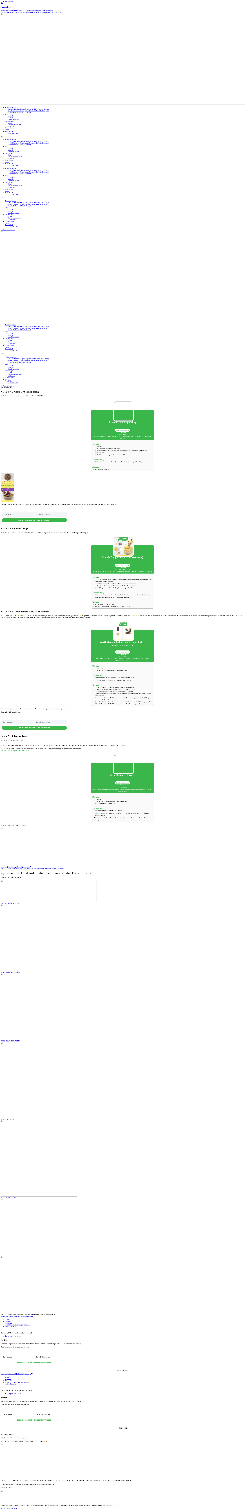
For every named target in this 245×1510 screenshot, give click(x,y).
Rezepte (10, 117)
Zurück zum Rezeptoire (122, 430)
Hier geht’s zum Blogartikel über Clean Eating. (15, 750)
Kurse (10, 123)
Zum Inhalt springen (7, 1)
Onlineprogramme (10, 107)
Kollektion (11, 126)
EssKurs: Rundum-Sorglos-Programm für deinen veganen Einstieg (28, 109)
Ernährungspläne (13, 119)
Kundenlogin (6, 7)
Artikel (10, 116)
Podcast (7, 129)
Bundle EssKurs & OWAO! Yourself (19, 112)
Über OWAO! (9, 131)
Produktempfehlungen (15, 124)
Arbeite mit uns (13, 133)
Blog (6, 114)
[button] (122, 136)
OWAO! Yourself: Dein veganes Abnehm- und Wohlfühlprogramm (28, 111)
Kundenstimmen (10, 128)
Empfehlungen (9, 121)
